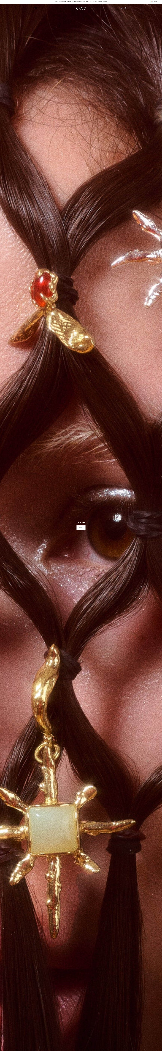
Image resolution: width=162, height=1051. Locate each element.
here (80, 527)
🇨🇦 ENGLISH (154, 2)
